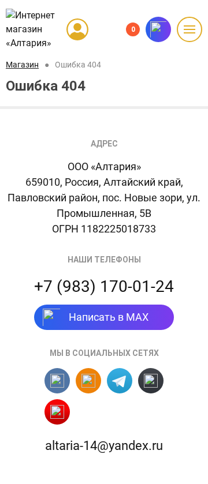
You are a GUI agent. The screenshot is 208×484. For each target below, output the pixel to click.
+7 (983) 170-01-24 (104, 286)
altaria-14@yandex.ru (104, 445)
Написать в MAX (108, 317)
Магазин (22, 64)
